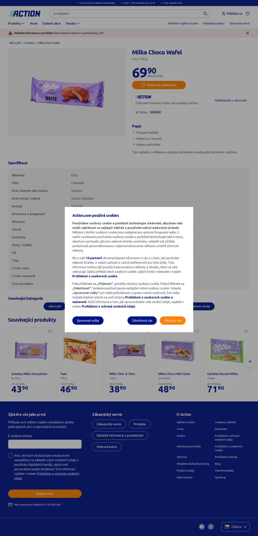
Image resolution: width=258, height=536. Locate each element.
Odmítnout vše (142, 320)
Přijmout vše (172, 320)
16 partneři (94, 258)
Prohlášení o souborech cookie (94, 276)
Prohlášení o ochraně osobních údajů (108, 306)
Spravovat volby (88, 320)
